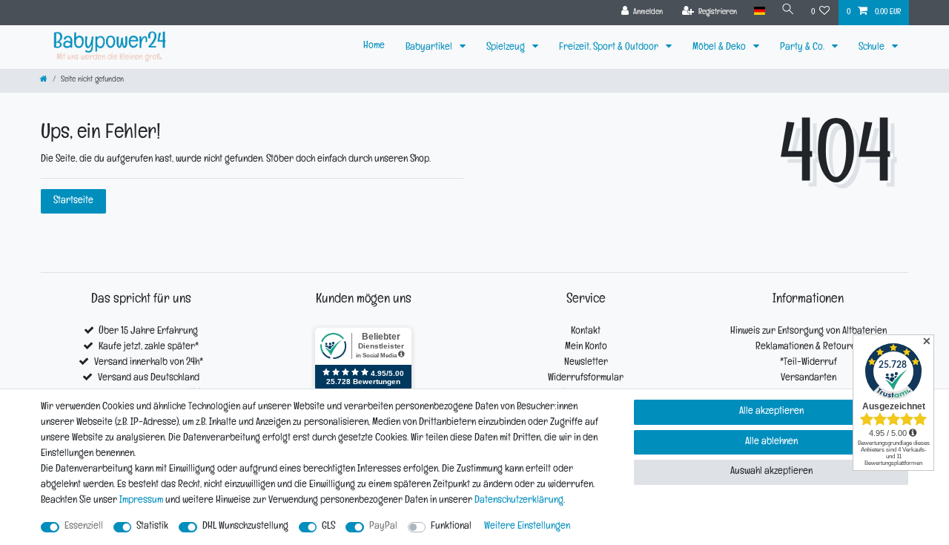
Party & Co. (803, 47)
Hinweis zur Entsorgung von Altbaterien (808, 331)
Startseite (73, 201)
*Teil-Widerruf (808, 363)
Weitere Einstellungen (527, 526)
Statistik (152, 526)
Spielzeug (506, 47)
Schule (873, 47)
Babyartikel (430, 47)
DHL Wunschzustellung (245, 526)
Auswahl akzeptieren (771, 472)
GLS (328, 526)
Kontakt (586, 331)
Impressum (141, 501)
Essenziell (84, 526)
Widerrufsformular (586, 378)
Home (374, 46)
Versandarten (808, 378)
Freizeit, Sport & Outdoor (610, 47)
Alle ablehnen (771, 442)
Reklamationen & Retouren (808, 347)
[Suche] (788, 11)
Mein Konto (586, 347)
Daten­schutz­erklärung (518, 501)
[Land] (759, 11)
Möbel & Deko (720, 47)
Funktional (451, 526)
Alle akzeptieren (771, 412)
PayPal (383, 526)
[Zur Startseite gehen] (43, 80)
